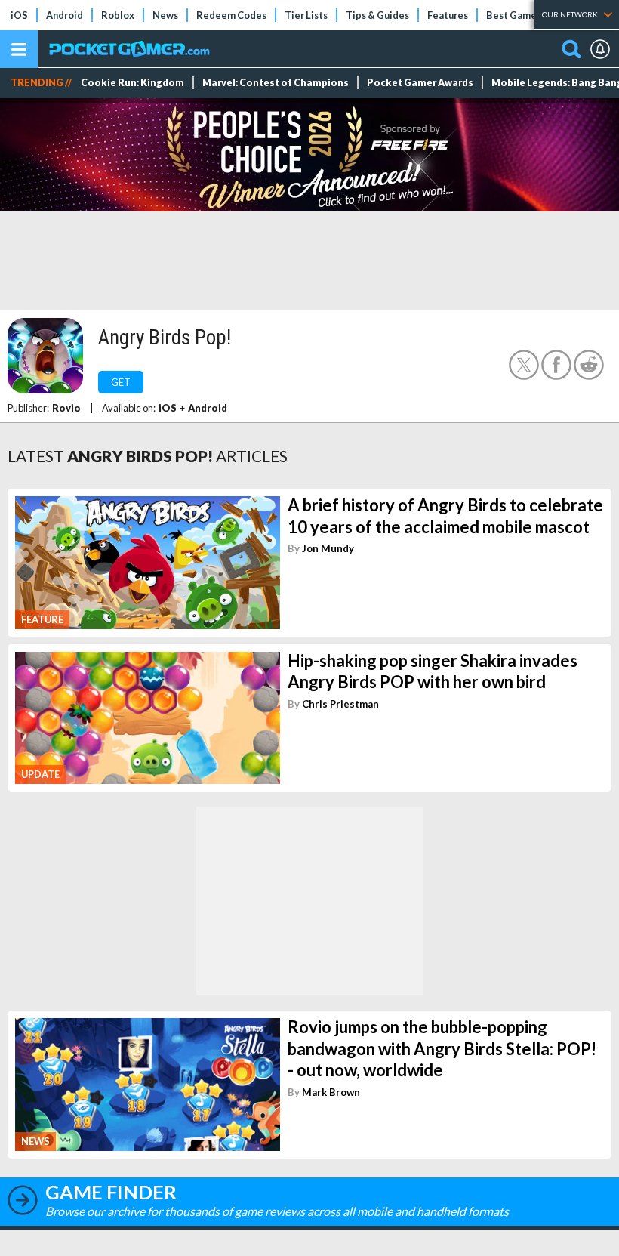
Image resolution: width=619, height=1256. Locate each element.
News (165, 15)
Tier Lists (306, 15)
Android (64, 15)
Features (447, 15)
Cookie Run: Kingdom (132, 82)
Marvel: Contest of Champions (275, 82)
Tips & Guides (377, 15)
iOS (19, 15)
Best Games (513, 15)
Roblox (117, 15)
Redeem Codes (231, 15)
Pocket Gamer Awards (420, 82)
